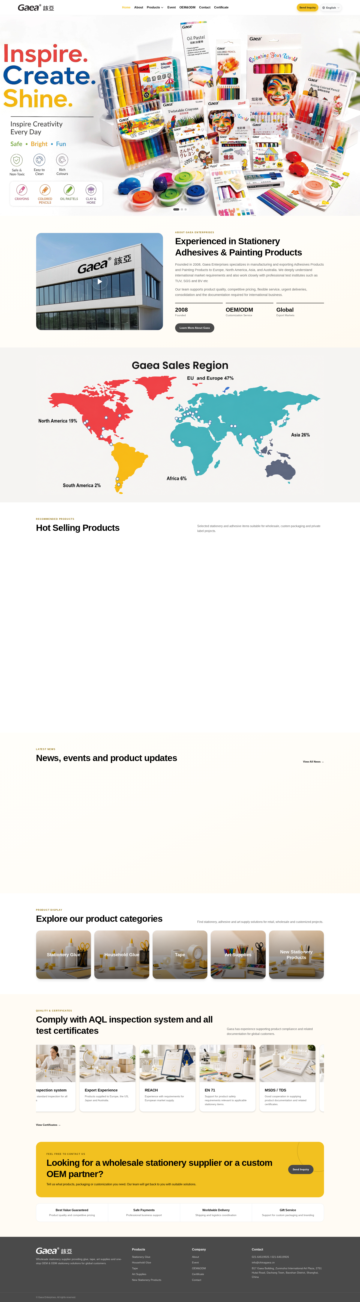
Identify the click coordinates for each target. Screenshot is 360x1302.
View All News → (313, 735)
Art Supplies (139, 1248)
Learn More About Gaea (195, 306)
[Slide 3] (185, 188)
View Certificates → (48, 1099)
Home (126, 7)
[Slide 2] (180, 188)
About (138, 7)
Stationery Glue (141, 1231)
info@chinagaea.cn (263, 1237)
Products (153, 7)
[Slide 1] (174, 188)
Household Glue (141, 1237)
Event (171, 7)
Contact (204, 7)
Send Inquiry (307, 7)
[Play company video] (99, 260)
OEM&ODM (187, 7)
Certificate (221, 7)
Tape (135, 1242)
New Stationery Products (146, 1254)
